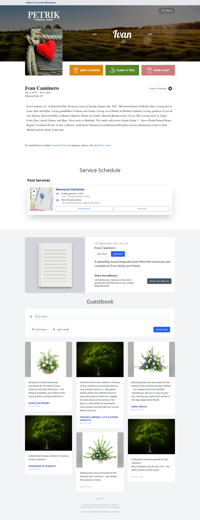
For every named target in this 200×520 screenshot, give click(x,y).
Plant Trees (141, 208)
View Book (102, 253)
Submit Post (162, 329)
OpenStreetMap (103, 511)
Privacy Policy (91, 507)
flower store (104, 145)
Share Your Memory (159, 281)
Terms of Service (108, 507)
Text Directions (84, 208)
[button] (41, 196)
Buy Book (117, 253)
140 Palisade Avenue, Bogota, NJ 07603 (80, 202)
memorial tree (60, 145)
